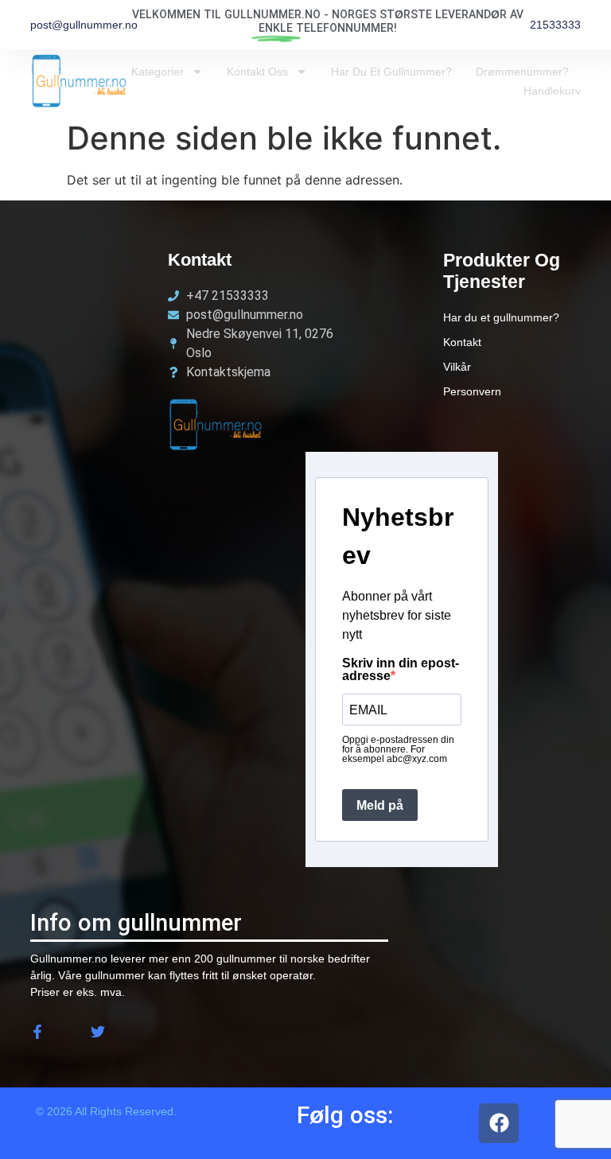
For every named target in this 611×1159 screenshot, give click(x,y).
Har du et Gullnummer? (391, 71)
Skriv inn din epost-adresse (400, 670)
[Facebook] (499, 1123)
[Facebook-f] (37, 1032)
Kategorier (157, 71)
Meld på (379, 805)
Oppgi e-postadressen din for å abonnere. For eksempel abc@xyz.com (398, 749)
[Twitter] (98, 1032)
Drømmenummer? (522, 71)
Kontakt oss (257, 71)
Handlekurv (552, 90)
